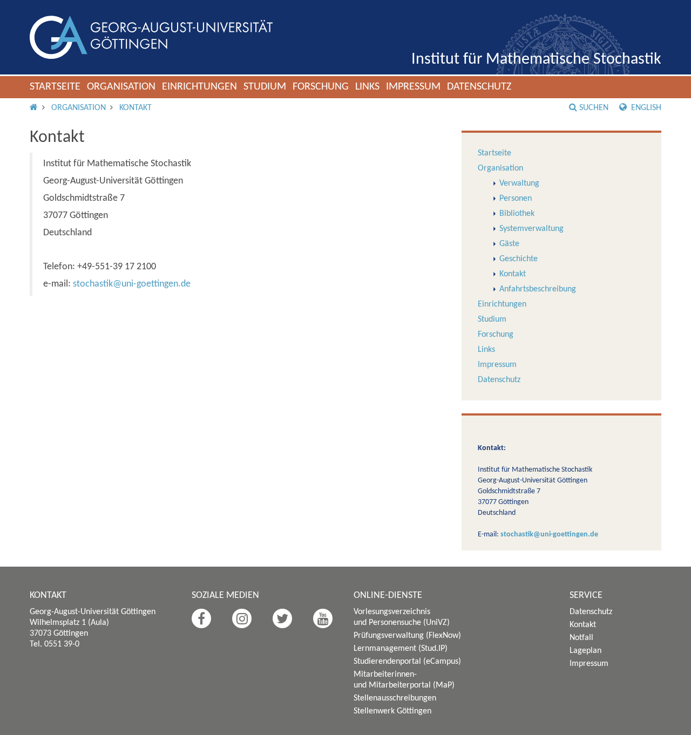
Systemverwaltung (531, 228)
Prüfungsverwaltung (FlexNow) (407, 635)
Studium (264, 86)
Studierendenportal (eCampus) (407, 661)
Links (367, 86)
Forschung (321, 86)
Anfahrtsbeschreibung (537, 289)
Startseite (55, 86)
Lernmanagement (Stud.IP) (401, 648)
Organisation (121, 86)
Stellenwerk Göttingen (392, 711)
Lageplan (585, 650)
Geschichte (518, 259)
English (645, 108)
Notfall (581, 638)
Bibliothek (516, 213)
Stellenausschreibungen (395, 698)
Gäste (509, 244)
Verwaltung (519, 183)
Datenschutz (479, 86)
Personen (515, 198)
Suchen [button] (593, 108)
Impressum (413, 86)
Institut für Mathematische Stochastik (536, 59)
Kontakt (135, 108)
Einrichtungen (199, 86)
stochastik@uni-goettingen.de (132, 284)
